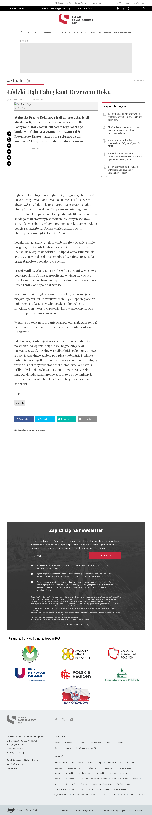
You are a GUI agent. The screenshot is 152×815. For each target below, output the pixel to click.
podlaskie (100, 773)
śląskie (84, 784)
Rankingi (120, 742)
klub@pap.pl (21, 752)
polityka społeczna (118, 773)
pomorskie (59, 778)
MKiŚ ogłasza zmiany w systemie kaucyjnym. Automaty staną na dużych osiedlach (124, 130)
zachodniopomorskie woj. (84, 794)
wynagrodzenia (61, 794)
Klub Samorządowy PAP (123, 32)
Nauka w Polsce (96, 3)
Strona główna (138, 80)
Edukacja (62, 32)
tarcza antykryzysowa (64, 789)
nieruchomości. (125, 768)
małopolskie (93, 768)
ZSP (132, 794)
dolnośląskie (77, 762)
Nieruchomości (104, 32)
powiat (72, 778)
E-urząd (92, 32)
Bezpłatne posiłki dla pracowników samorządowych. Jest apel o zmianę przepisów (125, 116)
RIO (65, 784)
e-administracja (95, 762)
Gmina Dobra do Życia (83, 8)
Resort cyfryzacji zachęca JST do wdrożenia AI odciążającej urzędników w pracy (124, 169)
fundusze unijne (114, 762)
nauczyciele (108, 768)
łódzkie (141, 794)
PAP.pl (69, 3)
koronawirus (131, 762)
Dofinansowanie (49, 32)
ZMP (114, 794)
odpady (57, 773)
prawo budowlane (120, 778)
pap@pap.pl (12, 768)
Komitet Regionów (62, 748)
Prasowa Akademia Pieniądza (93, 778)
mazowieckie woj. (75, 768)
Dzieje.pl (109, 3)
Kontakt (33, 8)
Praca (83, 32)
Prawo (27, 32)
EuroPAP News (139, 3)
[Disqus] (56, 475)
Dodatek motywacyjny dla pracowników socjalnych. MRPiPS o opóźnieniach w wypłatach (125, 156)
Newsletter (43, 8)
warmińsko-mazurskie (99, 789)
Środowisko (73, 32)
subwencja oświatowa (102, 784)
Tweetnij (43, 419)
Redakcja (23, 8)
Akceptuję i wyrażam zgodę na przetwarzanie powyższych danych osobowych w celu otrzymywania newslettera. (74, 566)
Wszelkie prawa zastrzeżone (32, 430)
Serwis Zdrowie (81, 3)
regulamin (49, 565)
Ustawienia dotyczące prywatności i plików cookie (122, 810)
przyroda (20, 402)
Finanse (36, 32)
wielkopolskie (120, 789)
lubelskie (58, 768)
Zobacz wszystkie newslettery (75, 624)
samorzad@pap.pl (15, 748)
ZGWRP (103, 794)
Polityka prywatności (85, 810)
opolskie (70, 773)
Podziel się (23, 419)
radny (57, 784)
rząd (74, 784)
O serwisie (11, 8)
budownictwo (60, 762)
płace (135, 778)
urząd (81, 789)
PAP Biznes (58, 3)
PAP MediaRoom (123, 3)
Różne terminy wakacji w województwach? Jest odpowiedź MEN (124, 143)
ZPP (123, 794)
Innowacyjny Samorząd (61, 8)
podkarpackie (85, 773)
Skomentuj (86, 419)
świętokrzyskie (123, 784)
